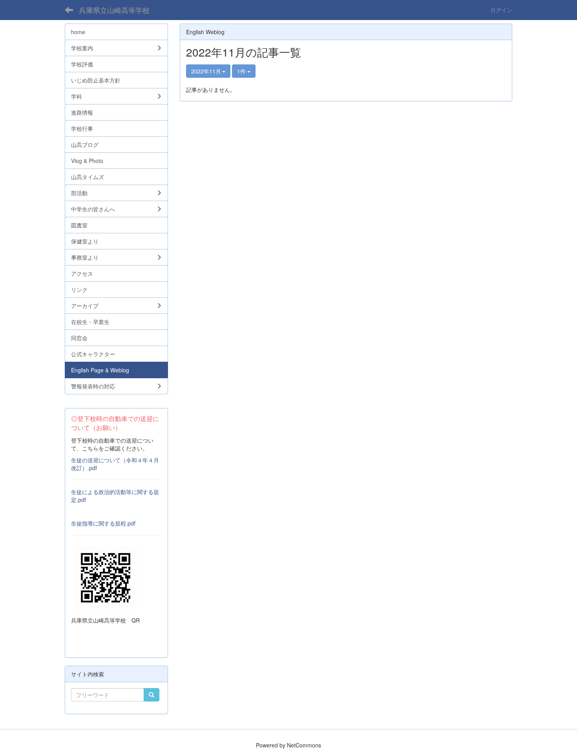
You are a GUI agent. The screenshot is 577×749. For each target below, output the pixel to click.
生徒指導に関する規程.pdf (103, 523)
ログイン (501, 10)
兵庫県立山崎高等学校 (114, 10)
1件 (242, 71)
